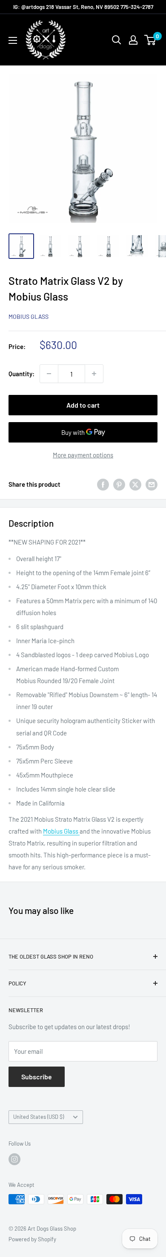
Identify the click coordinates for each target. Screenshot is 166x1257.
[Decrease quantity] (49, 374)
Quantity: (21, 373)
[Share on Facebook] (103, 484)
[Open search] (116, 40)
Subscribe (36, 1077)
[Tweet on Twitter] (135, 484)
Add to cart (83, 405)
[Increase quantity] (94, 374)
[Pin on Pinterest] (119, 484)
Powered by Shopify (32, 1239)
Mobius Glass (29, 316)
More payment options (83, 455)
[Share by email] (151, 484)
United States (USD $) (38, 1116)
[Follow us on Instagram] (14, 1159)
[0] (150, 40)
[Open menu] (13, 40)
